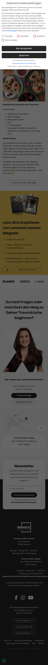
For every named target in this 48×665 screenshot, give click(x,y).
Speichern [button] (24, 55)
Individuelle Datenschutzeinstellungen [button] (24, 63)
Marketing (41, 36)
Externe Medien (11, 40)
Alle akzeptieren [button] (24, 48)
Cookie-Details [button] (12, 66)
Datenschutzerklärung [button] (25, 66)
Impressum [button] (36, 66)
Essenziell (8, 36)
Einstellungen (12, 30)
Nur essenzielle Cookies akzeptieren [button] (24, 60)
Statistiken (24, 36)
